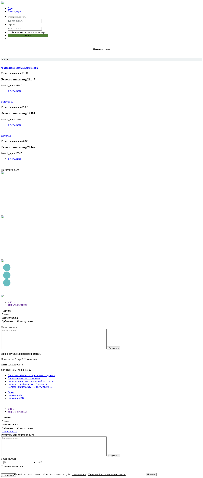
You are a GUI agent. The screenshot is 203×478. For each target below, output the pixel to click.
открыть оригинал (17, 304)
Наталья (6, 135)
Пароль (11, 24)
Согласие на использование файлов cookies (31, 381)
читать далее (14, 90)
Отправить (113, 348)
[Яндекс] (101, 54)
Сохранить (113, 455)
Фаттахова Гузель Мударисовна (19, 67)
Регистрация (14, 11)
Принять (151, 474)
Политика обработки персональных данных (31, 375)
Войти (28, 35)
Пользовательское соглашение (24, 378)
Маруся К (7, 101)
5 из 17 (11, 302)
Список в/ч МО (16, 395)
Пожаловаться (9, 431)
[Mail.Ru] (109, 54)
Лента (11, 392)
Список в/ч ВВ (16, 398)
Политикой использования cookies (107, 474)
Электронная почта (17, 17)
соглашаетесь (79, 474)
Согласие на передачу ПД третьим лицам (30, 386)
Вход (10, 8)
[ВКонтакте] (94, 54)
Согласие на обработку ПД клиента (27, 384)
